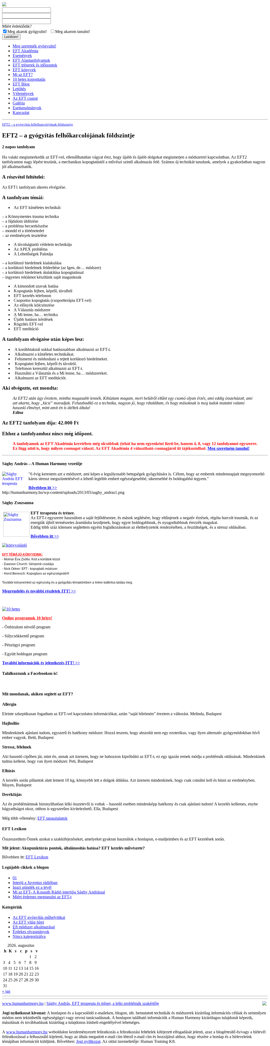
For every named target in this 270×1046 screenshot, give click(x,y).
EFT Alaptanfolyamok (31, 60)
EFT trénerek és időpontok (35, 65)
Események (22, 55)
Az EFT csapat (25, 98)
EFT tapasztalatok (52, 818)
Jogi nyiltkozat (88, 1041)
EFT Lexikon (37, 857)
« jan (6, 991)
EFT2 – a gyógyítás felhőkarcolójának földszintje (37, 124)
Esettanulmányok (27, 108)
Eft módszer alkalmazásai (34, 927)
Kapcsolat (21, 112)
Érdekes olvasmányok (31, 931)
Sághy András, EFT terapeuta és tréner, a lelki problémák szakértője (102, 1003)
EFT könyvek (24, 70)
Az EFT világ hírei (28, 922)
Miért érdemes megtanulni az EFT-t (42, 897)
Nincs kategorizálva (29, 936)
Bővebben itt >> (42, 487)
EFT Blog (21, 84)
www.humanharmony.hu (23, 1003)
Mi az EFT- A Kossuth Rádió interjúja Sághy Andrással (59, 892)
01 (15, 878)
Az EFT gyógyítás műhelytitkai (39, 917)
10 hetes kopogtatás (29, 79)
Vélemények (23, 93)
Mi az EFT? (23, 74)
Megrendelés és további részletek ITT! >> (39, 591)
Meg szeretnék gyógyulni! (34, 46)
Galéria (19, 103)
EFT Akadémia (25, 51)
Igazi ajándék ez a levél (32, 887)
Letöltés (19, 89)
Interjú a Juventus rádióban (35, 882)
